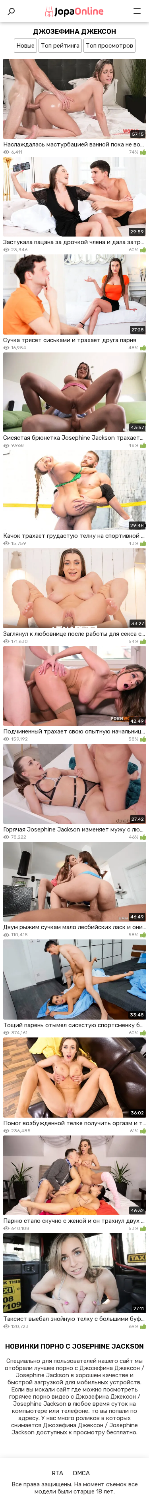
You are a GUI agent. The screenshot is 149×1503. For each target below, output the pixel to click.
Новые (25, 45)
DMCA (81, 1473)
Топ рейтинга (60, 45)
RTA (57, 1473)
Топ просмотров (109, 45)
